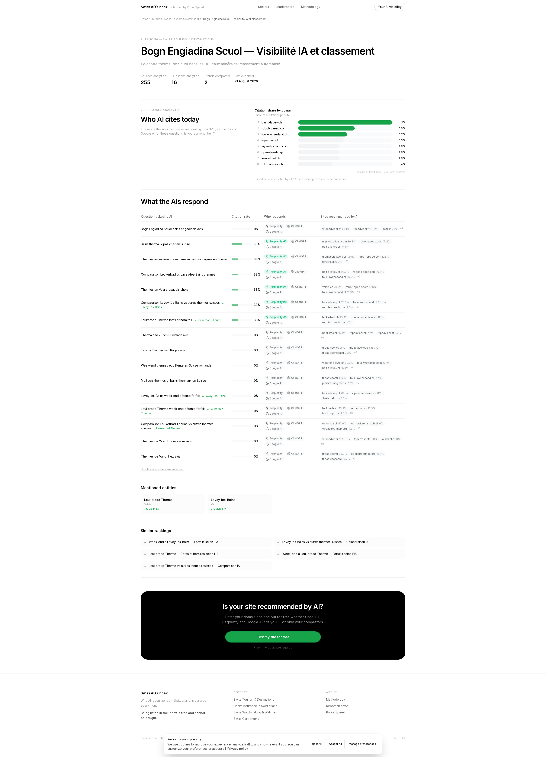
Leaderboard (285, 7)
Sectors (263, 7)
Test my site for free (273, 637)
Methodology (310, 7)
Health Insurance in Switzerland (255, 706)
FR (403, 738)
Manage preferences (362, 743)
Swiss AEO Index (154, 7)
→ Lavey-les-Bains (214, 396)
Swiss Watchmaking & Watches (255, 712)
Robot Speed (335, 712)
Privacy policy (237, 748)
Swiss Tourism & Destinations (254, 699)
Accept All (335, 743)
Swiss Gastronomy (246, 718)
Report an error (337, 706)
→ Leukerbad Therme (207, 320)
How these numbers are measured (162, 469)
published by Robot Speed (187, 7)
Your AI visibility (390, 7)
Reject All (316, 743)
